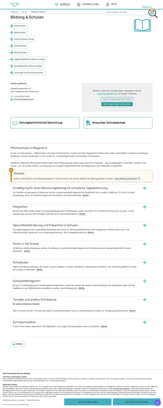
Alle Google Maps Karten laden (117, 104)
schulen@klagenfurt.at (23, 99)
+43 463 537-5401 (22, 96)
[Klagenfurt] (15, 4)
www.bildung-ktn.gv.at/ (126, 179)
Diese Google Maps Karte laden (117, 99)
